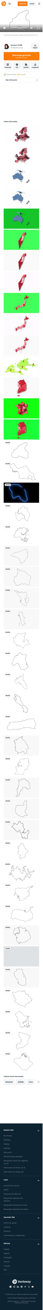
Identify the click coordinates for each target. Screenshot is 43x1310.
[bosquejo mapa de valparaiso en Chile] (21, 787)
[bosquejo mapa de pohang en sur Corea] (21, 829)
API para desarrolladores (13, 1155)
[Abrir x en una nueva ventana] (28, 1289)
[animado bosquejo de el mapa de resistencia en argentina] (21, 1061)
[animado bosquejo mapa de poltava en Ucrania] (21, 998)
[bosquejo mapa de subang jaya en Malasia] (21, 955)
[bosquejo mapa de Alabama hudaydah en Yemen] (21, 618)
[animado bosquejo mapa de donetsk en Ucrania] (21, 850)
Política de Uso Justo (21, 1305)
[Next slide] (34, 1081)
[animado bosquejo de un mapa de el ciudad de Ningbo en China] (21, 1019)
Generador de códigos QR (14, 1171)
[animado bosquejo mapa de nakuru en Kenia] (21, 681)
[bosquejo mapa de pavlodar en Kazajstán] (21, 976)
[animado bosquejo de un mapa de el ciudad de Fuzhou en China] (21, 534)
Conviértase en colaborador (14, 1237)
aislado (21, 1081)
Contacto (7, 1229)
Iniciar (32, 4)
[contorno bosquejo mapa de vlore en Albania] (21, 702)
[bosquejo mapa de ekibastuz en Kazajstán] (21, 745)
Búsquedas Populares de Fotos (15, 1204)
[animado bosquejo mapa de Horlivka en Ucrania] (21, 871)
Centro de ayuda (10, 1225)
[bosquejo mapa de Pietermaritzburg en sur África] (21, 766)
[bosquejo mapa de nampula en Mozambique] (21, 555)
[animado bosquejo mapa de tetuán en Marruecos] (21, 913)
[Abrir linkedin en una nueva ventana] (17, 1289)
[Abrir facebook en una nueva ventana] (10, 1289)
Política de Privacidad (27, 1303)
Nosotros (7, 1233)
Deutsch (7, 1263)
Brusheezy (8, 1135)
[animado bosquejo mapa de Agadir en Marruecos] (21, 471)
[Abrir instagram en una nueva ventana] (13, 1289)
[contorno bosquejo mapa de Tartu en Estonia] (21, 724)
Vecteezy (7, 1139)
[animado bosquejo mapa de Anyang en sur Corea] (21, 513)
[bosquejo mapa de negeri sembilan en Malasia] (21, 576)
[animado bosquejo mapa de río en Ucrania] (21, 1040)
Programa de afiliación (12, 1193)
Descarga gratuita (21, 56)
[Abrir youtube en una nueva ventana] (32, 1289)
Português (8, 1259)
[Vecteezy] (3, 3)
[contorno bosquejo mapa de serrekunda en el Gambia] (21, 660)
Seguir (35, 48)
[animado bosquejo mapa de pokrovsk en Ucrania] (21, 892)
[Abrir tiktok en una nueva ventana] (24, 1289)
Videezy (7, 1143)
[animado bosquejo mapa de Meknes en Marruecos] (21, 639)
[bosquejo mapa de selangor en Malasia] (21, 597)
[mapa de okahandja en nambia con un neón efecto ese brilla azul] (21, 492)
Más (5, 1272)
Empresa (7, 1147)
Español (7, 1255)
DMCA (6, 1189)
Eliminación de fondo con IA (14, 1167)
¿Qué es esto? (21, 75)
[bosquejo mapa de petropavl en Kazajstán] (21, 934)
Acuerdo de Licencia (11, 1185)
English (6, 1251)
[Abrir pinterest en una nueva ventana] (21, 1289)
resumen (9, 1081)
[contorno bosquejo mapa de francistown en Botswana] (21, 450)
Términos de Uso (12, 1303)
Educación (8, 1151)
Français (7, 1268)
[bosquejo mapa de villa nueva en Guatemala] (21, 808)
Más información (11, 79)
